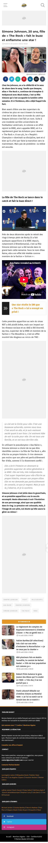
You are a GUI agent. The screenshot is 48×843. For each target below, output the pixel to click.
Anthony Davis (39, 790)
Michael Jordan (7, 808)
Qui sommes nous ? (8, 725)
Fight (24, 600)
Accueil (8, 837)
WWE (35, 611)
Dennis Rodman (32, 808)
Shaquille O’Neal (35, 810)
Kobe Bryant (23, 810)
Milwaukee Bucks (22, 775)
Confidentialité (36, 837)
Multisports (37, 600)
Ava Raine (7, 605)
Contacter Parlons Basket (10, 765)
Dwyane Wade (12, 810)
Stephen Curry (26, 792)
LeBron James (6, 790)
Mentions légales (19, 837)
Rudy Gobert (27, 790)
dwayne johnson (23, 605)
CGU (28, 837)
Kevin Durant (17, 790)
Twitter (9, 822)
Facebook (10, 816)
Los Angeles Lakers (8, 775)
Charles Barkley (19, 808)
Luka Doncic (36, 792)
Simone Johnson (10, 611)
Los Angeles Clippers (16, 777)
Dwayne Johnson (10, 600)
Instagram (10, 827)
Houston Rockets (31, 777)
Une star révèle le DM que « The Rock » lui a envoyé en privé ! (27, 308)
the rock (25, 611)
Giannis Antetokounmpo (10, 792)
